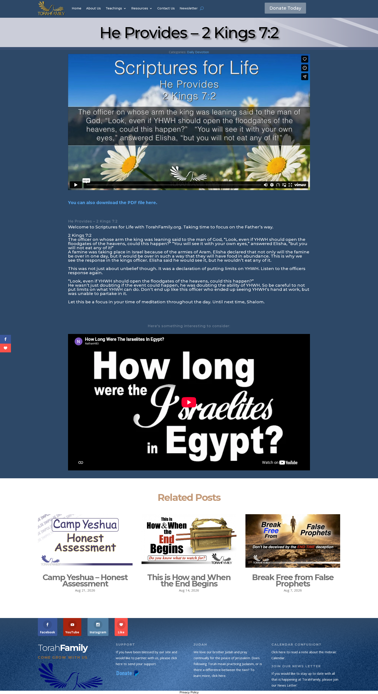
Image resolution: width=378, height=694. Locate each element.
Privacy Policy (189, 692)
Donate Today (285, 8)
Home (76, 8)
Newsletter (189, 8)
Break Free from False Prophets (293, 580)
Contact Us (166, 8)
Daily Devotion (198, 52)
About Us (93, 8)
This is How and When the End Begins (189, 580)
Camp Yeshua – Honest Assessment (85, 580)
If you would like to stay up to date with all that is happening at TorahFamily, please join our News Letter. (304, 679)
